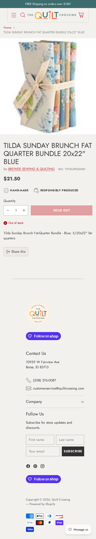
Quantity (10, 200)
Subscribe (73, 451)
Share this (18, 251)
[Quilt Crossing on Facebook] (28, 466)
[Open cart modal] (81, 14)
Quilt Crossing (61, 499)
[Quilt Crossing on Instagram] (42, 466)
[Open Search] (22, 14)
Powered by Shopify (42, 504)
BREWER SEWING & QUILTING (31, 168)
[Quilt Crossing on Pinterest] (35, 466)
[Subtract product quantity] (8, 210)
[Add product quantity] (24, 210)
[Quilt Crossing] (51, 15)
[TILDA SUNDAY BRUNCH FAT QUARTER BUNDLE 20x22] (48, 86)
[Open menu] (13, 14)
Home (7, 27)
